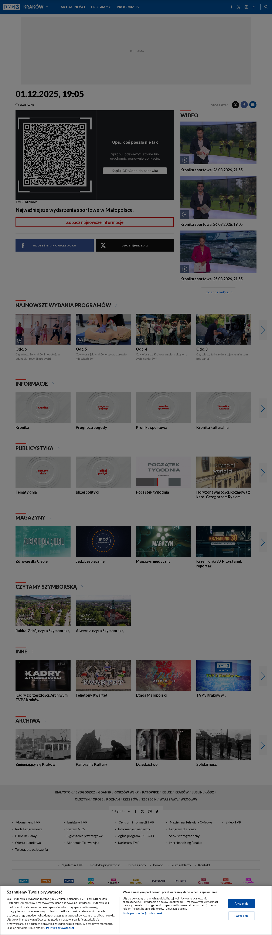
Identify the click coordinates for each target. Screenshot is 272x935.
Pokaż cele (241, 915)
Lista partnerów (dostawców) (142, 913)
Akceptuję (241, 903)
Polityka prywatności (60, 927)
